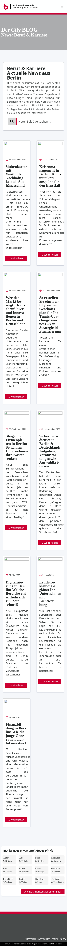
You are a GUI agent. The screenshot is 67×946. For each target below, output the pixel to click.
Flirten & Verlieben (24, 870)
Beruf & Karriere (39, 859)
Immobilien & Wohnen (8, 880)
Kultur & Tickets (23, 880)
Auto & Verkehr (23, 859)
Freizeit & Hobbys (39, 870)
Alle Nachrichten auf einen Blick (42, 891)
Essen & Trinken (7, 870)
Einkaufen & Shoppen (56, 859)
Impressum (30, 939)
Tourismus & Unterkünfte (57, 880)
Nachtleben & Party (39, 880)
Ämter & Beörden (7, 859)
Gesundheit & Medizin (55, 870)
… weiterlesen (16, 258)
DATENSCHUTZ (44, 939)
